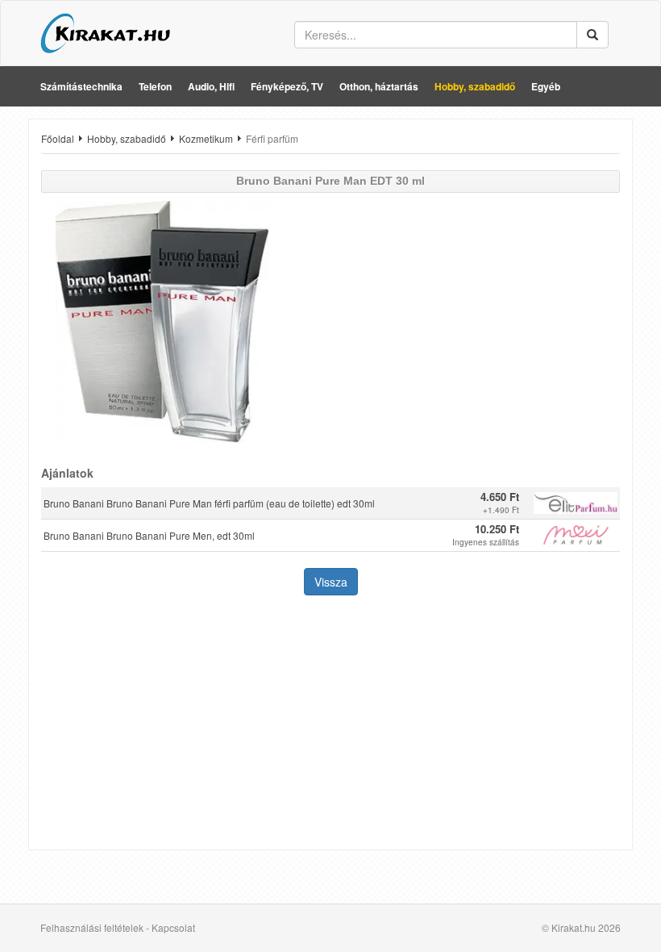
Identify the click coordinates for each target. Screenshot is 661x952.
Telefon (155, 86)
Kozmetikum (206, 138)
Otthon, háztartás (378, 86)
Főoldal (57, 138)
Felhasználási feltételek (91, 927)
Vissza (330, 582)
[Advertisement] (330, 724)
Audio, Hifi (211, 86)
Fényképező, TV (287, 86)
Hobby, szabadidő (474, 86)
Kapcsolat (173, 927)
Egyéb (545, 86)
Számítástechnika (81, 86)
